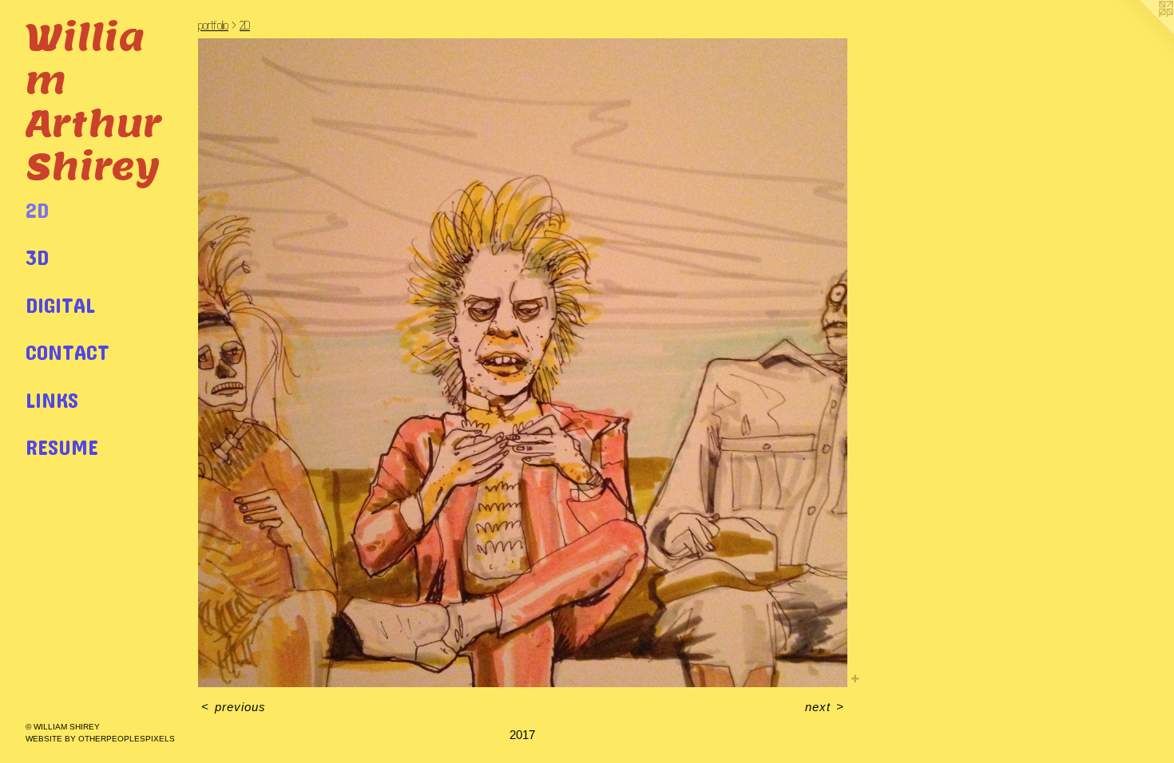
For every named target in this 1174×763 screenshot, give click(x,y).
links (52, 399)
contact (67, 351)
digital (60, 304)
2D (37, 209)
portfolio (213, 25)
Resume (62, 446)
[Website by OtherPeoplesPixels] (1142, 32)
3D (37, 256)
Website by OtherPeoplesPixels (100, 738)
